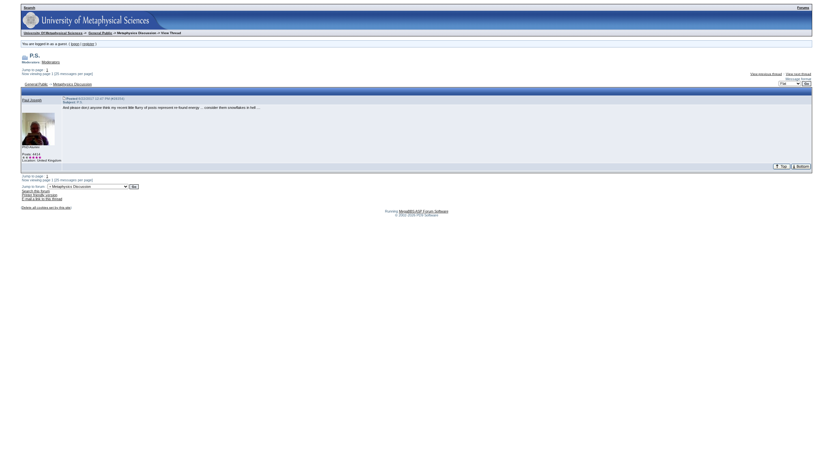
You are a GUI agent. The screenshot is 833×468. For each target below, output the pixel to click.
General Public (100, 33)
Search (29, 7)
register (88, 44)
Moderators (51, 62)
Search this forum (36, 191)
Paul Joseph (32, 100)
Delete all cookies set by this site (46, 207)
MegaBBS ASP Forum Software (423, 211)
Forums (803, 7)
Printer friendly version (39, 195)
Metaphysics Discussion (72, 84)
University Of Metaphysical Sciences (53, 33)
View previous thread (766, 74)
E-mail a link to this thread (42, 199)
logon (75, 44)
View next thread (798, 74)
